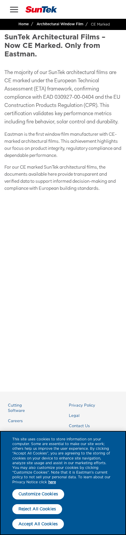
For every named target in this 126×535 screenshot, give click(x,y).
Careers (15, 421)
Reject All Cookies (37, 509)
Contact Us (79, 426)
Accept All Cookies (38, 523)
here (52, 482)
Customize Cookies (38, 494)
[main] (63, 483)
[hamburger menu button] (14, 9)
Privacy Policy (82, 405)
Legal (74, 415)
